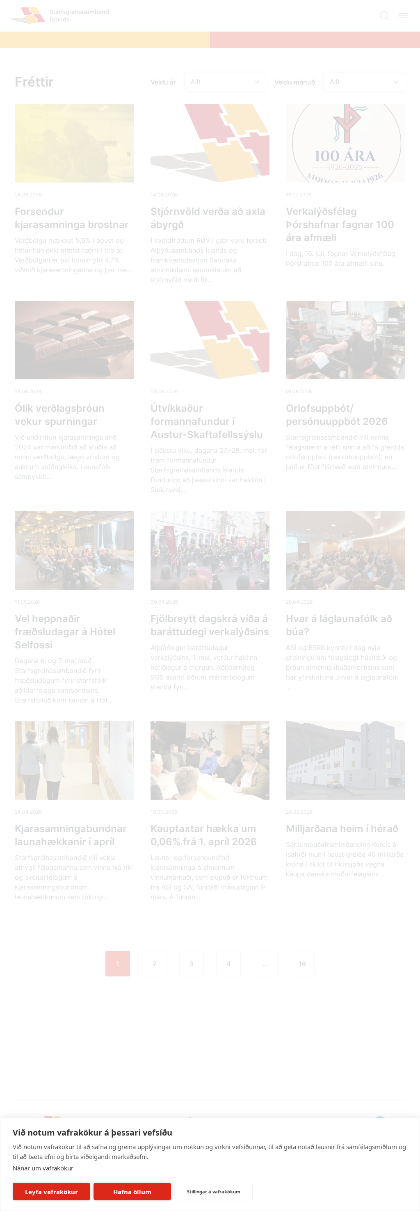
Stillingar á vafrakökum (213, 1191)
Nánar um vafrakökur (43, 1168)
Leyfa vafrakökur (51, 1192)
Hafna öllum (132, 1192)
